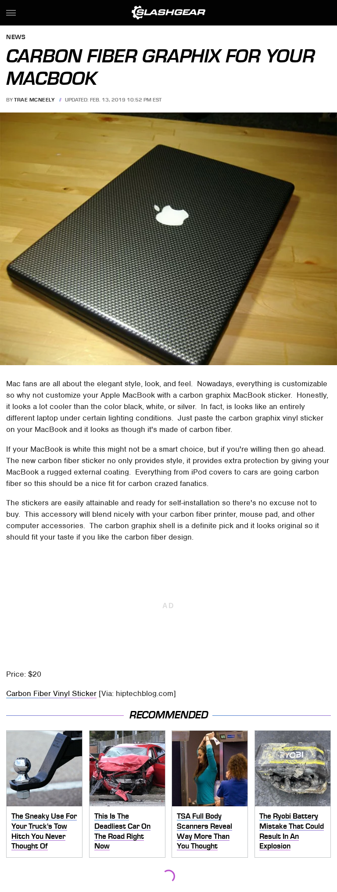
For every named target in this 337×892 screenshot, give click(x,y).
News (15, 37)
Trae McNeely (34, 100)
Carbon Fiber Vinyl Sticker (51, 693)
